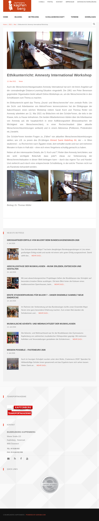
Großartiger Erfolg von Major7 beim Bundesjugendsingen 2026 (43, 240)
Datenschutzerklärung (86, 2)
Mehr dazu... (37, 256)
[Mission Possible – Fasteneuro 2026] (13, 364)
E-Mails (41, 2)
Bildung (18, 17)
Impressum (70, 2)
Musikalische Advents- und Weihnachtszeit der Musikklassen (41, 324)
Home (5, 17)
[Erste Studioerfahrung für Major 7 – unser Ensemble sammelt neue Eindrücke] (13, 311)
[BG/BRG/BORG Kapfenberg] (17, 6)
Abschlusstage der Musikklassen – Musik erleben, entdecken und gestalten (44, 267)
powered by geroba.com (36, 515)
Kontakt (59, 2)
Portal (50, 2)
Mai (15, 24)
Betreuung (33, 17)
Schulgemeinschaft (54, 17)
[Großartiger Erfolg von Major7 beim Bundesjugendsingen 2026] (13, 254)
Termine (75, 17)
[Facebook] (21, 458)
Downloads (90, 17)
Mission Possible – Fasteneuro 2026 (26, 350)
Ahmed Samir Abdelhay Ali (63, 140)
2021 (10, 24)
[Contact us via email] (9, 458)
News (21, 81)
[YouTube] (27, 458)
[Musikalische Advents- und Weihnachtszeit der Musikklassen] (13, 337)
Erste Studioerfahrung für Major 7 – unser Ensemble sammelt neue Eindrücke (45, 296)
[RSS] (15, 458)
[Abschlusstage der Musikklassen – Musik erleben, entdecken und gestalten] (13, 283)
